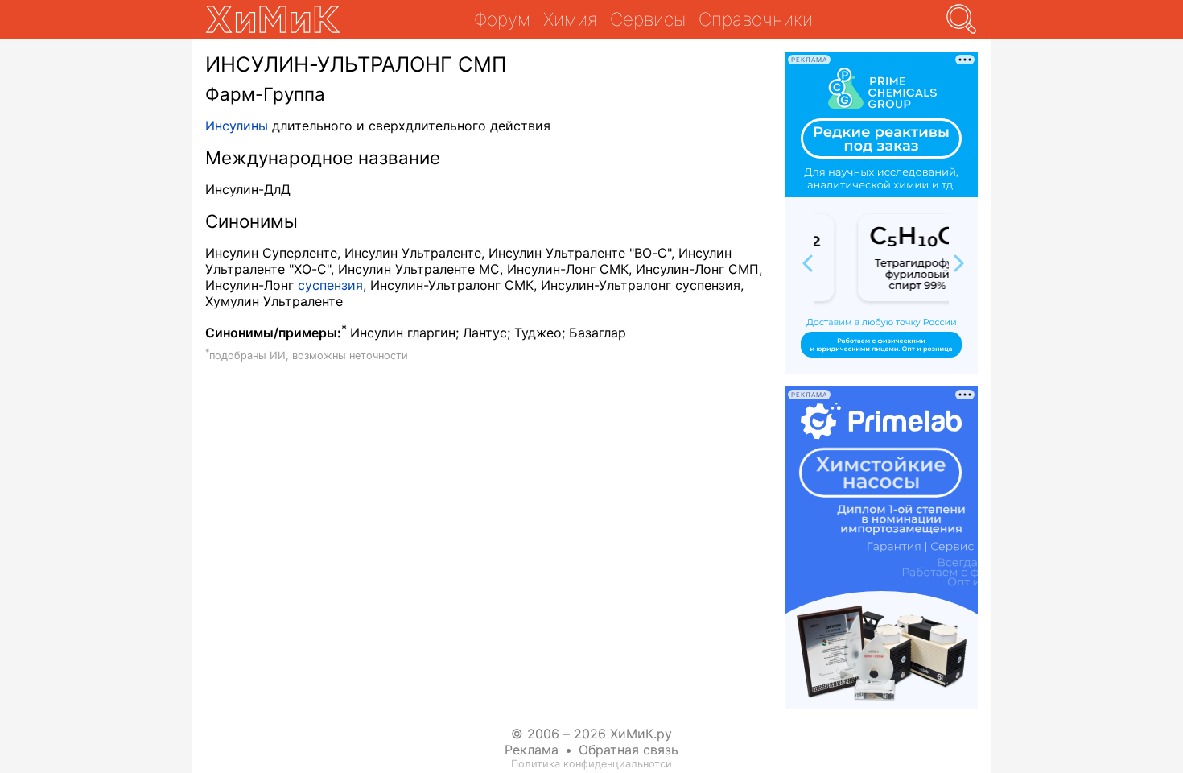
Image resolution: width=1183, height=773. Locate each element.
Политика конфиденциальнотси (591, 764)
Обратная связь (628, 750)
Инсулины (236, 126)
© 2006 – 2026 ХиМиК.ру (591, 733)
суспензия (330, 285)
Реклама (532, 750)
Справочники (756, 19)
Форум (502, 19)
